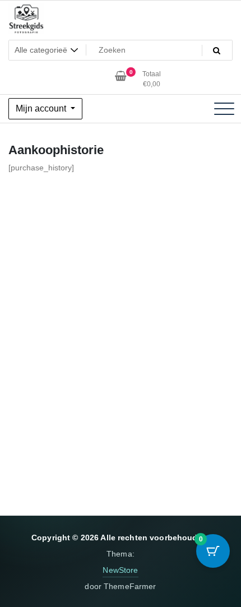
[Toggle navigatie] (224, 108)
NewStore (120, 570)
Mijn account (42, 108)
